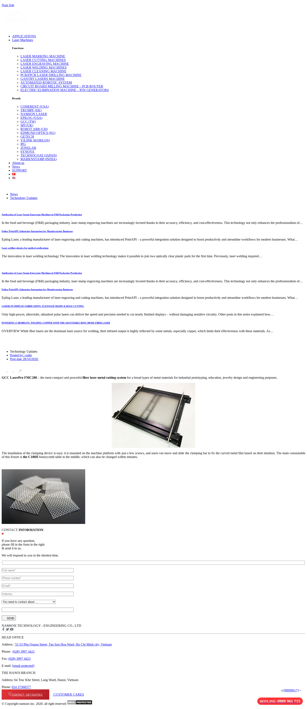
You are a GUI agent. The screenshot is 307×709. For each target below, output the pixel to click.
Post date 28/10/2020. (24, 359)
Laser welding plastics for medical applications (25, 248)
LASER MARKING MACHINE (42, 56)
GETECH (27, 136)
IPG (23, 144)
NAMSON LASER (33, 114)
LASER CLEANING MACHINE (43, 71)
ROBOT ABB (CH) (34, 129)
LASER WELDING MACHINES (43, 67)
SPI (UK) (26, 125)
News (14, 194)
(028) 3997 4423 (19, 658)
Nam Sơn (8, 5)
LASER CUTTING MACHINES (43, 60)
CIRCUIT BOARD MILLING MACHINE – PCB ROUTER (61, 86)
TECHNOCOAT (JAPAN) (38, 155)
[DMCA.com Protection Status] (79, 703)
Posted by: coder (21, 355)
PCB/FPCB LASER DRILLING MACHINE (50, 75)
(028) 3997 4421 (24, 651)
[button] (110, 40)
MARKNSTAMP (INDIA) (38, 159)
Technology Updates (23, 198)
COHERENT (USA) (34, 106)
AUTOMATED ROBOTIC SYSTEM (46, 82)
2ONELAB (28, 148)
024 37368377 (21, 687)
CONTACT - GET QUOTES (27, 694)
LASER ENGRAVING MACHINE (44, 64)
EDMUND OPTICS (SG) (37, 133)
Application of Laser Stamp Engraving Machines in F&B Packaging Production (42, 214)
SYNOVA (27, 151)
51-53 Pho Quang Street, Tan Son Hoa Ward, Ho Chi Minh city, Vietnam (63, 644)
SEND (10, 618)
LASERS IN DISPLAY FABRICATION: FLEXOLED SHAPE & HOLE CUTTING (43, 306)
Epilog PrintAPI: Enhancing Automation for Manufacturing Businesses (37, 231)
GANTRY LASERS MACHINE (42, 79)
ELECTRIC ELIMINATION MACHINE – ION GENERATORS (64, 90)
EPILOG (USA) (31, 118)
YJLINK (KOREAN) (35, 140)
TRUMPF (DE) (31, 110)
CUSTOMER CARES (68, 694)
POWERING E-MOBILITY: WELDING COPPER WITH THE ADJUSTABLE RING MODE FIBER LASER (56, 323)
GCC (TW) (28, 121)
